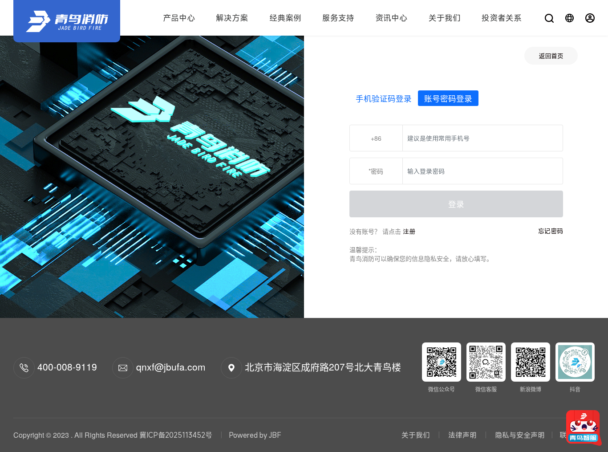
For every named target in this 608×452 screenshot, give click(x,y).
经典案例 (285, 17)
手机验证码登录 (384, 98)
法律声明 (462, 435)
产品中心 (179, 17)
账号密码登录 (448, 98)
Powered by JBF (255, 435)
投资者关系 (502, 17)
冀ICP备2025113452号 (175, 435)
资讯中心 (391, 17)
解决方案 (232, 17)
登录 (456, 203)
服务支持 (338, 17)
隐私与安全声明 (519, 435)
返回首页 (551, 56)
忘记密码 (550, 231)
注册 (409, 231)
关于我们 (445, 17)
